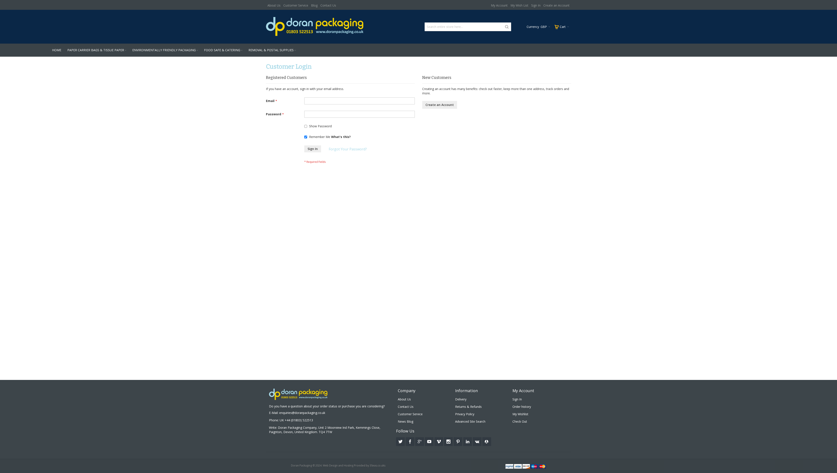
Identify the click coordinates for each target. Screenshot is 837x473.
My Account (499, 5)
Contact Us (328, 5)
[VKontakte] (477, 441)
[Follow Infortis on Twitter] (401, 441)
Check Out (519, 421)
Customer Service (295, 5)
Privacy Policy (464, 414)
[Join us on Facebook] (410, 441)
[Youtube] (429, 441)
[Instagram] (449, 441)
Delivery (460, 399)
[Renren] (486, 441)
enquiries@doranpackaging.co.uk (302, 413)
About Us (274, 5)
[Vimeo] (439, 441)
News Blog (405, 421)
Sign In (536, 5)
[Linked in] (468, 441)
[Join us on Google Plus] (420, 441)
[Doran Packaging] (315, 26)
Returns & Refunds (468, 407)
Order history (521, 407)
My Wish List (519, 5)
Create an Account (556, 5)
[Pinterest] (458, 441)
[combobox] (468, 26)
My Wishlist (520, 414)
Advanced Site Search (470, 421)
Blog (314, 5)
